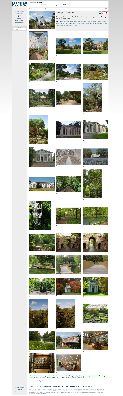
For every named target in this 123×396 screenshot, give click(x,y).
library (19, 15)
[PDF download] (103, 14)
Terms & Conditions (41, 393)
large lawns (72, 23)
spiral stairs (73, 25)
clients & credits (19, 22)
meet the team (19, 20)
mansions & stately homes (43, 5)
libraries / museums (83, 23)
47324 (64, 5)
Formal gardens (40, 381)
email (77, 386)
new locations (20, 17)
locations (31, 5)
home (19, 10)
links (19, 24)
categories (20, 13)
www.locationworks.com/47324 (99, 9)
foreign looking (92, 21)
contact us (20, 18)
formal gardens (56, 5)
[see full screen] (100, 12)
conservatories (82, 21)
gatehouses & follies (62, 23)
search (20, 389)
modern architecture (96, 23)
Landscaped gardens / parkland (45, 383)
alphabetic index (19, 12)
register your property (19, 391)
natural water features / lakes (68, 377)
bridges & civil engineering (68, 21)
